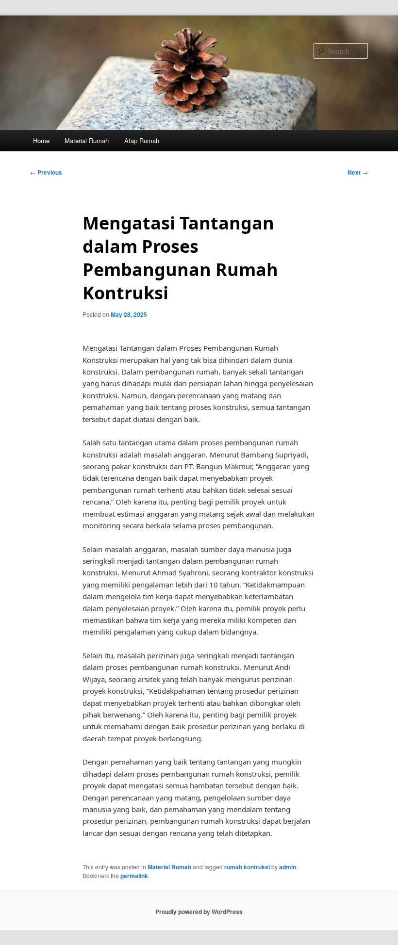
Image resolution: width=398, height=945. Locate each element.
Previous (46, 172)
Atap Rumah (141, 140)
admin (287, 867)
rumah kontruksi (247, 867)
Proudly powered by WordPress (199, 911)
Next (358, 172)
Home (41, 140)
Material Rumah (87, 140)
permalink (134, 875)
